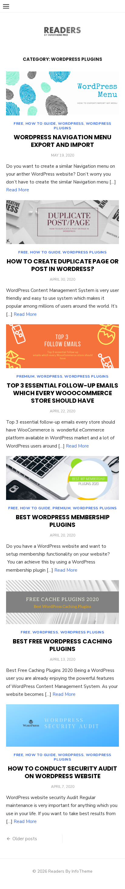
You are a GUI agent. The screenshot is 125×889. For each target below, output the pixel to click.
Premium (25, 376)
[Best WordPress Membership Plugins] (62, 478)
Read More (17, 190)
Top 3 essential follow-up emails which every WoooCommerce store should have (62, 393)
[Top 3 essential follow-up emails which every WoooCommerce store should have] (62, 346)
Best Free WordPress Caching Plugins (62, 645)
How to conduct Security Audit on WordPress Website (62, 772)
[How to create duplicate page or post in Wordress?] (62, 222)
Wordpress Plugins (84, 252)
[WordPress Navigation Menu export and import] (62, 93)
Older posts (24, 839)
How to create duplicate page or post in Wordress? (63, 265)
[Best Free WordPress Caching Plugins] (62, 602)
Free (18, 123)
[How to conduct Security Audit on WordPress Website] (62, 725)
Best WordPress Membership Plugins (63, 521)
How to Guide (40, 123)
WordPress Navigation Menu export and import (62, 141)
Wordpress (70, 123)
